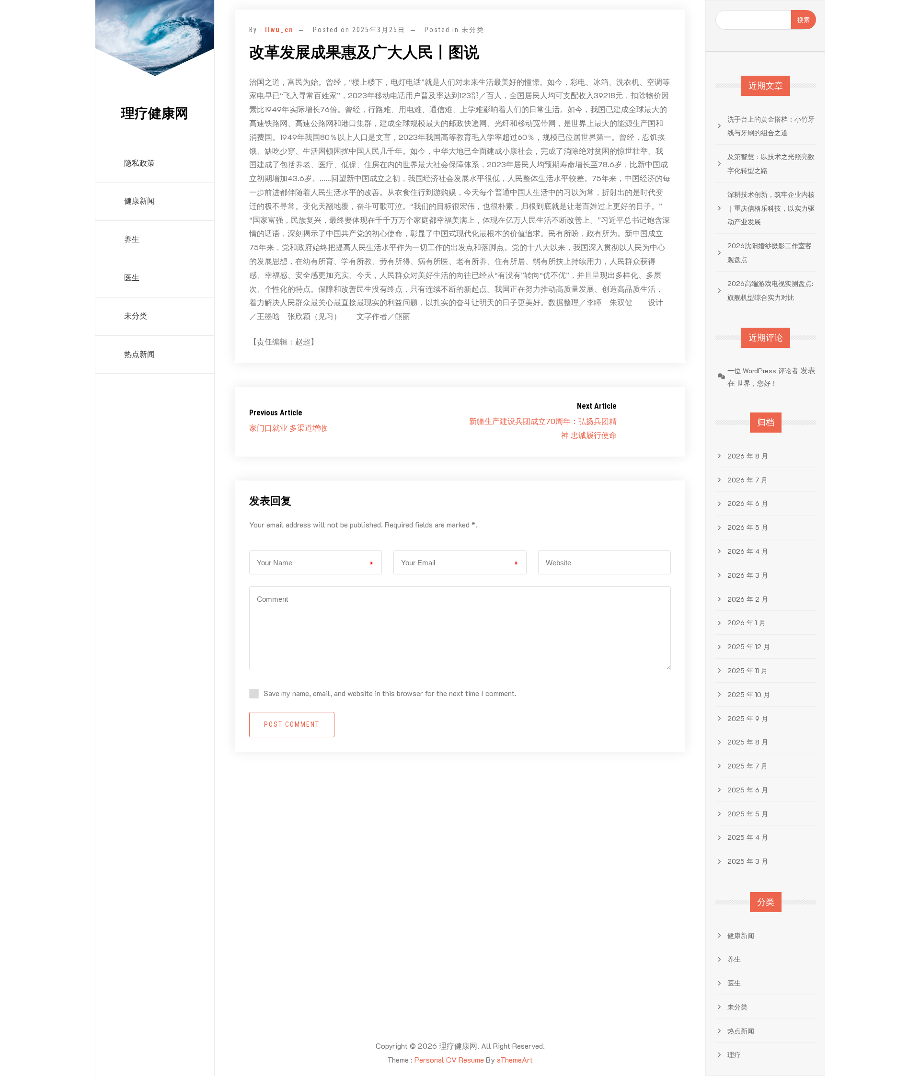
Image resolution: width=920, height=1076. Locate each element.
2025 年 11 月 (747, 670)
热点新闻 (139, 354)
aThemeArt (515, 1059)
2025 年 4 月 (747, 837)
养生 (131, 239)
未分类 (135, 316)
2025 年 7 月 (747, 765)
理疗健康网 (154, 113)
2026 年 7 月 (747, 479)
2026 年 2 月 (747, 599)
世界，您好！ (757, 383)
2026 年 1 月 (746, 622)
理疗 (734, 1054)
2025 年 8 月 (747, 741)
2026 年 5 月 (747, 527)
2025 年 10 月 (748, 694)
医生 (131, 277)
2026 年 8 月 (747, 455)
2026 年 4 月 (747, 551)
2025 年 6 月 (747, 789)
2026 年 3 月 (747, 575)
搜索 (803, 19)
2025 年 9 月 (747, 718)
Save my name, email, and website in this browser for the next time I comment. (390, 693)
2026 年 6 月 (747, 503)
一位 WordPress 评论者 (762, 370)
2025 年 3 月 (747, 861)
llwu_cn (279, 30)
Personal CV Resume (449, 1059)
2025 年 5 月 (747, 813)
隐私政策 (139, 163)
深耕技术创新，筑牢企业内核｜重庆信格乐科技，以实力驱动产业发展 (771, 208)
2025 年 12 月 (748, 646)
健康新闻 (139, 201)
